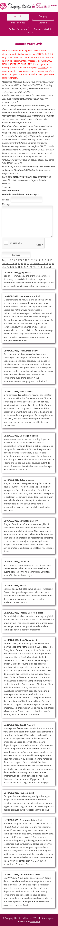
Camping (43, 16)
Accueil (17, 16)
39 (12, 266)
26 (25, 263)
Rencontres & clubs (43, 29)
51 (50, 266)
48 (40, 266)
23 (15, 263)
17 (48, 260)
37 (6, 266)
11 (29, 260)
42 (22, 266)
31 (40, 263)
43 (25, 266)
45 (31, 266)
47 (37, 266)
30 (37, 263)
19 (3, 263)
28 (31, 263)
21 (9, 263)
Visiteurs (43, 22)
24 (19, 263)
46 (34, 266)
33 (46, 263)
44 (28, 266)
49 (43, 266)
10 (26, 260)
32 (43, 263)
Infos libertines (18, 22)
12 (32, 260)
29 (34, 263)
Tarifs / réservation (18, 29)
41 (19, 266)
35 (53, 263)
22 (12, 263)
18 (51, 260)
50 (46, 266)
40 (15, 266)
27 (28, 263)
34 (50, 263)
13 (35, 260)
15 (41, 260)
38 (9, 266)
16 (45, 260)
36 (3, 266)
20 (6, 263)
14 (38, 260)
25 (22, 263)
